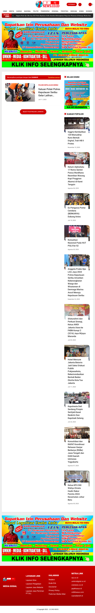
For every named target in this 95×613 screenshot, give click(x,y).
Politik (35, 11)
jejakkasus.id (76, 589)
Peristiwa (64, 11)
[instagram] (9, 4)
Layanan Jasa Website (34, 587)
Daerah (19, 11)
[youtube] (12, 4)
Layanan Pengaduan (33, 584)
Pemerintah (45, 11)
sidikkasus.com (77, 592)
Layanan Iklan (31, 580)
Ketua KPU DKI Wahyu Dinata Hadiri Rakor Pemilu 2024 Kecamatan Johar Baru (76, 492)
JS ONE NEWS (54, 609)
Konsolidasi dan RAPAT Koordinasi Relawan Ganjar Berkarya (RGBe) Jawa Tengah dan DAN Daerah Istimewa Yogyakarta (76, 451)
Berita (11, 11)
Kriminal (55, 11)
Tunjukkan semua (54, 77)
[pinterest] (13, 590)
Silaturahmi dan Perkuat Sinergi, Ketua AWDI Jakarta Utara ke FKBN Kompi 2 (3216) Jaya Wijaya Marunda (77, 327)
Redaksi (52, 580)
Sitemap (71, 4)
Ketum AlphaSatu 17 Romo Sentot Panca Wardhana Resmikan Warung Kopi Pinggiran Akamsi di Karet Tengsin (76, 176)
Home (5, 11)
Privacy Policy (54, 590)
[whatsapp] (10, 590)
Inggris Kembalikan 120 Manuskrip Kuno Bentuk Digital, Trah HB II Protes (77, 138)
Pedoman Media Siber (57, 594)
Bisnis (81, 11)
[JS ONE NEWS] (47, 7)
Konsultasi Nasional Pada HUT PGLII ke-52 (77, 243)
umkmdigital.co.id (78, 581)
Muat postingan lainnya (33, 112)
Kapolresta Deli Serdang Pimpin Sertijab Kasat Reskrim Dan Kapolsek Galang (75, 412)
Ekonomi (89, 11)
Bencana (74, 11)
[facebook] (2, 4)
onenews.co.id (77, 585)
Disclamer (53, 587)
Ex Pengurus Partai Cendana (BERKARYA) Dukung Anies (77, 212)
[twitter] (5, 4)
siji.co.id (74, 578)
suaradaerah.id (77, 596)
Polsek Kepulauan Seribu (48, 85)
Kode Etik (52, 583)
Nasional (27, 11)
